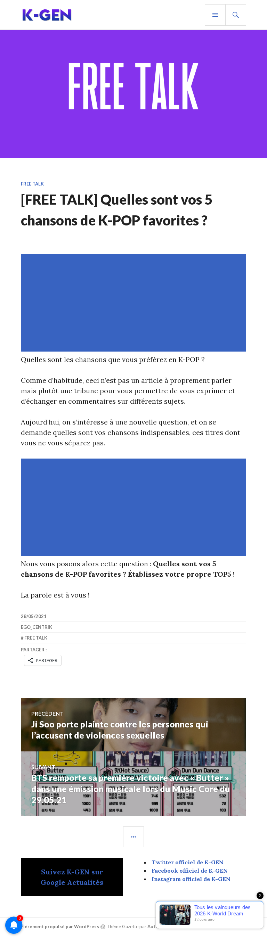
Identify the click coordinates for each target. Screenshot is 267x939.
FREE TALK (32, 184)
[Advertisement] (135, 303)
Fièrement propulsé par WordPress (60, 926)
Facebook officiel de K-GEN (190, 870)
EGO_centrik (36, 627)
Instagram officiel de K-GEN (191, 878)
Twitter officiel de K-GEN (188, 862)
